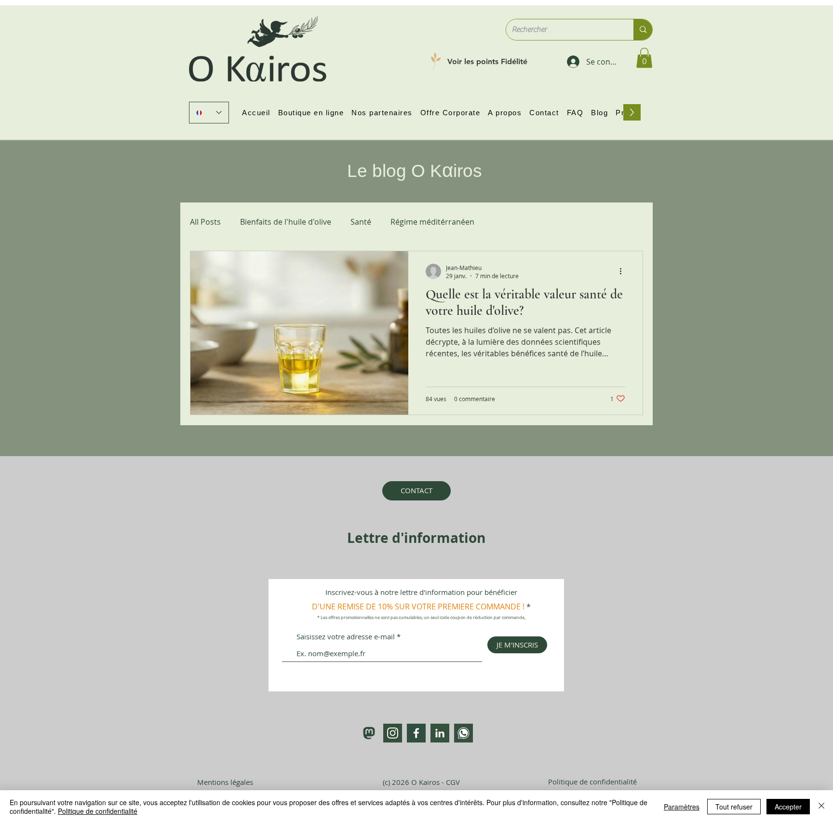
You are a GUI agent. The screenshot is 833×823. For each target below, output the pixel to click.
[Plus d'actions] (624, 271)
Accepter (788, 806)
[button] (644, 58)
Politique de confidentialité (97, 811)
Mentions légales (225, 782)
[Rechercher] (642, 29)
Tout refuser (733, 806)
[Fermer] (821, 806)
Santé (360, 221)
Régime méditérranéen (432, 221)
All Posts (205, 221)
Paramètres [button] (681, 806)
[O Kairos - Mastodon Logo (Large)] (369, 733)
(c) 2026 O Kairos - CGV (421, 782)
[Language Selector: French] (209, 112)
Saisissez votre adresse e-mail (345, 636)
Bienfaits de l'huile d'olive (285, 221)
